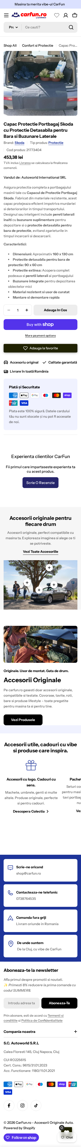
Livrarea (25, 163)
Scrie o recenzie (40, 482)
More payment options (40, 335)
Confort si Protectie (37, 45)
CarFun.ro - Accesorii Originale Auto (44, 1122)
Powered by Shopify (19, 1128)
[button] (40, 348)
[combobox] (40, 27)
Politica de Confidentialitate (42, 1020)
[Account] (65, 15)
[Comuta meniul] (6, 15)
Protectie (55, 142)
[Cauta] (71, 27)
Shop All (10, 45)
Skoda (19, 142)
